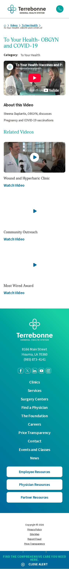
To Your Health (30, 25)
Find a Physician (34, 407)
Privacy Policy (34, 529)
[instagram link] (48, 370)
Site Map (34, 534)
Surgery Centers (34, 399)
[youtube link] (41, 370)
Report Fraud (34, 539)
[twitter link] (27, 370)
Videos (13, 25)
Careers (34, 424)
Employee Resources (34, 472)
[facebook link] (20, 370)
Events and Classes (34, 450)
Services (34, 390)
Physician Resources (34, 484)
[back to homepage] (5, 25)
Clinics (34, 382)
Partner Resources (34, 497)
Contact (34, 441)
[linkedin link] (34, 370)
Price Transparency (34, 433)
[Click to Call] (59, 9)
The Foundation (34, 416)
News (34, 458)
